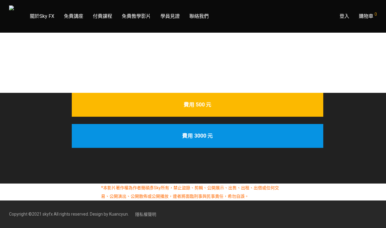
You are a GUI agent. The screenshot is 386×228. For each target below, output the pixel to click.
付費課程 (102, 16)
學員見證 (170, 16)
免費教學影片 (136, 16)
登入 (344, 16)
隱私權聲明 (145, 214)
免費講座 (73, 16)
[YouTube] (375, 214)
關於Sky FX (42, 16)
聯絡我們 (199, 16)
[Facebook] (365, 214)
